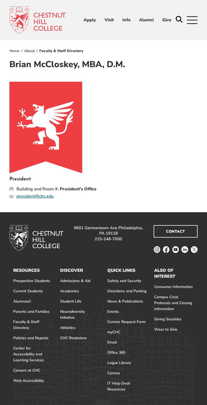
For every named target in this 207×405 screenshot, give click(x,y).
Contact (175, 231)
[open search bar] (179, 20)
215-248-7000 (108, 239)
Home (14, 50)
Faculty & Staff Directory (61, 50)
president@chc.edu (35, 196)
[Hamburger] (192, 20)
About (29, 50)
